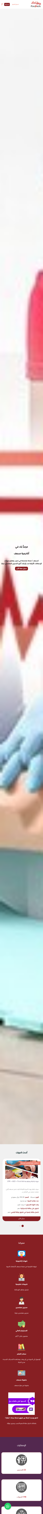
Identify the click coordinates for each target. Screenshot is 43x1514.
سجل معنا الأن (21, 568)
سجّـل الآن (21, 1219)
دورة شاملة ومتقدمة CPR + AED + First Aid (23, 1181)
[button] (23, 1226)
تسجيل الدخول (15, 4)
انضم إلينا (7, 4)
